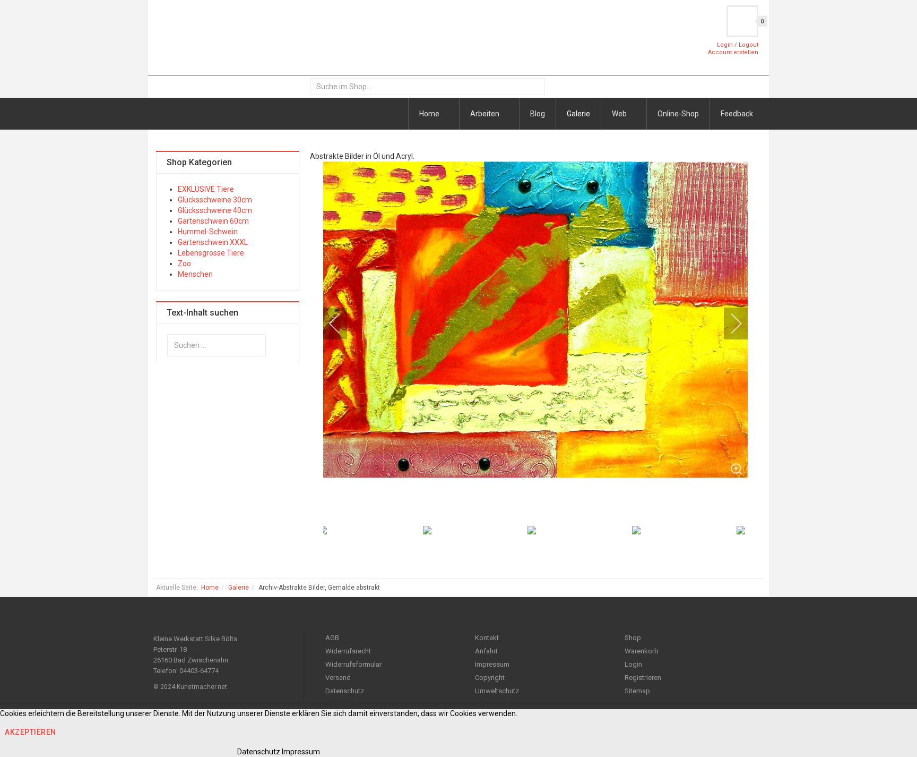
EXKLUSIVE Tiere (206, 189)
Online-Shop (678, 113)
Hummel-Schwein (208, 231)
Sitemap (637, 691)
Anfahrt (486, 651)
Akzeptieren (30, 732)
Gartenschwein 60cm (213, 221)
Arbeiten (485, 113)
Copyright (490, 678)
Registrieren (643, 678)
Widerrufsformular (353, 664)
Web (620, 113)
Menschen (195, 274)
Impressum (492, 664)
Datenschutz (344, 691)
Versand (338, 678)
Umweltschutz (497, 691)
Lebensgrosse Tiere (211, 253)
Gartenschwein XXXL (213, 242)
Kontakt (487, 638)
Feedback (737, 113)
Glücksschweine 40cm (215, 210)
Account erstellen (733, 52)
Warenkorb (642, 651)
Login (633, 664)
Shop (633, 638)
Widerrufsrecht (348, 651)
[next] (729, 323)
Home (430, 113)
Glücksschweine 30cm (215, 199)
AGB (332, 638)
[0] (742, 21)
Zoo (184, 263)
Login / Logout (737, 44)
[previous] (341, 323)
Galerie (578, 113)
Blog (537, 113)
